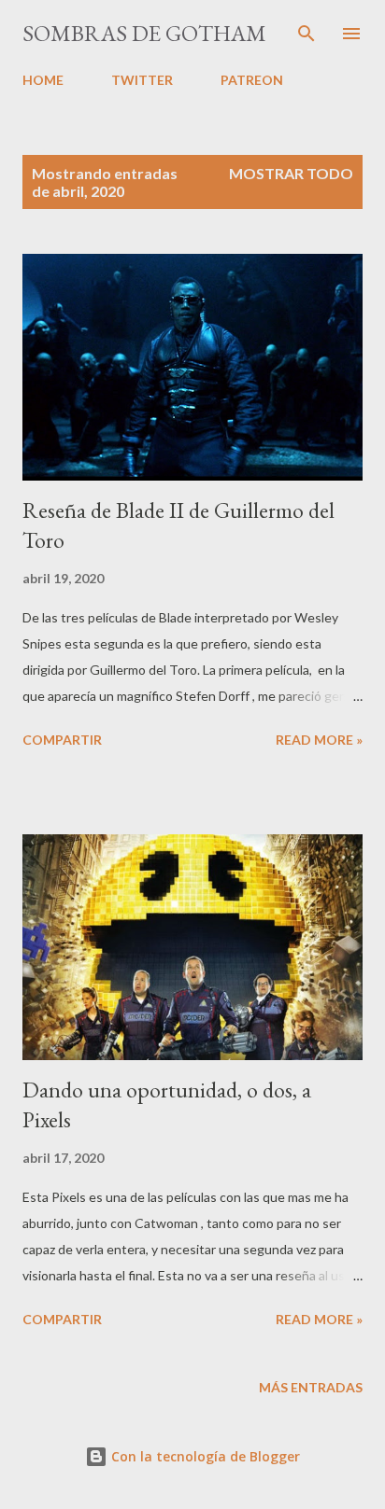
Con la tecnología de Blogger (203, 1456)
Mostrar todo (291, 173)
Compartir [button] (62, 740)
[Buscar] (306, 33)
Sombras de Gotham (144, 33)
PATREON (252, 80)
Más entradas (311, 1387)
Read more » (319, 740)
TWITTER (142, 80)
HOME (43, 80)
